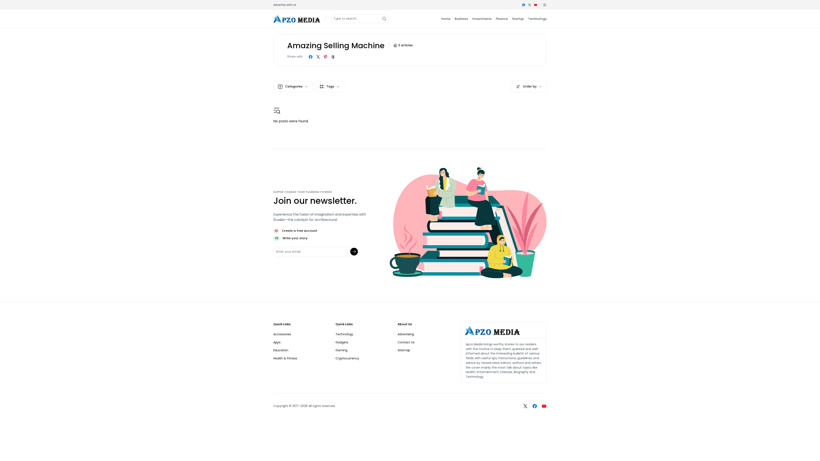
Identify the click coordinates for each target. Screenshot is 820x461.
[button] (545, 5)
